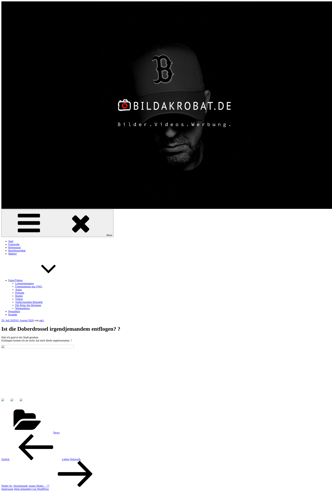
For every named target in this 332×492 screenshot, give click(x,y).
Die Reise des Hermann (28, 305)
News (56, 432)
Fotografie (14, 244)
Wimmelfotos (22, 308)
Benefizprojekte (17, 250)
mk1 (41, 320)
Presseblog (14, 311)
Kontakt (12, 314)
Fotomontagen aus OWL (28, 286)
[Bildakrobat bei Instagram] (24, 402)
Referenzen (14, 247)
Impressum (7, 489)
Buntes (19, 295)
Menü (109, 235)
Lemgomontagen (24, 283)
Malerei (12, 253)
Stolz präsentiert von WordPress (31, 489)
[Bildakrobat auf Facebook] (5, 402)
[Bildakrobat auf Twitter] (15, 402)
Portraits (19, 292)
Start (10, 241)
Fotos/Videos (15, 280)
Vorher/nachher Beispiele (29, 302)
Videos (19, 299)
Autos (18, 289)
